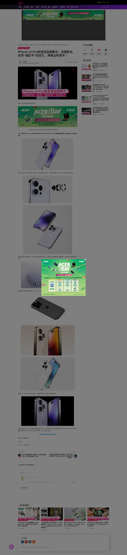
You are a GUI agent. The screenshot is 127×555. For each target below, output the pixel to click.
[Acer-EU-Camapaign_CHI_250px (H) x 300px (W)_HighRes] (63, 277)
